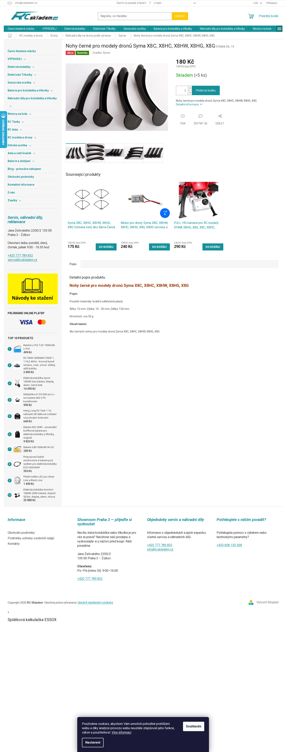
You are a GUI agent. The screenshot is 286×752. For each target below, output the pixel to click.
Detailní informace (187, 104)
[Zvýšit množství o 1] (190, 88)
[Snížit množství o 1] (190, 92)
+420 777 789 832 (20, 255)
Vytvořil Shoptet (268, 602)
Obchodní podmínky (21, 533)
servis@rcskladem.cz (22, 260)
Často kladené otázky (131, 3)
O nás (157, 3)
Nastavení (92, 742)
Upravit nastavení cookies (95, 602)
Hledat (180, 16)
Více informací (121, 732)
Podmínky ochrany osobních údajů (31, 538)
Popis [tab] (73, 264)
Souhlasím (193, 726)
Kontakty (14, 544)
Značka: (101, 52)
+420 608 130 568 (229, 545)
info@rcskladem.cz (160, 549)
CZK (256, 3)
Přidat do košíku (206, 90)
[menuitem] (21, 29)
